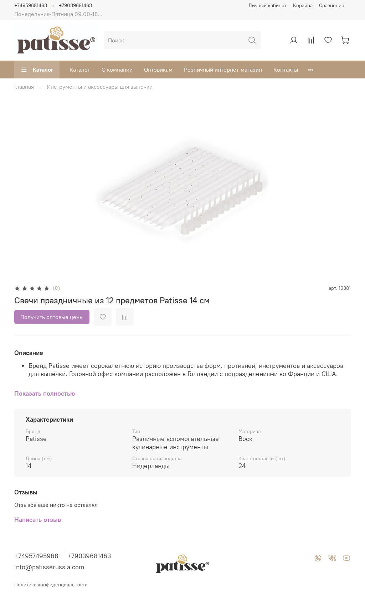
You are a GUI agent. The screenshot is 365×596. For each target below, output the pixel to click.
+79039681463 (75, 5)
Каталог (43, 69)
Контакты (285, 69)
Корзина (303, 5)
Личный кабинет (267, 5)
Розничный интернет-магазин (223, 69)
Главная (24, 86)
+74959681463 (30, 5)
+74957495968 (36, 556)
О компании (117, 69)
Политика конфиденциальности (51, 584)
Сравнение (331, 5)
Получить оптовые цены (51, 316)
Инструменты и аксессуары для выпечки (100, 86)
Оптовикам (158, 69)
